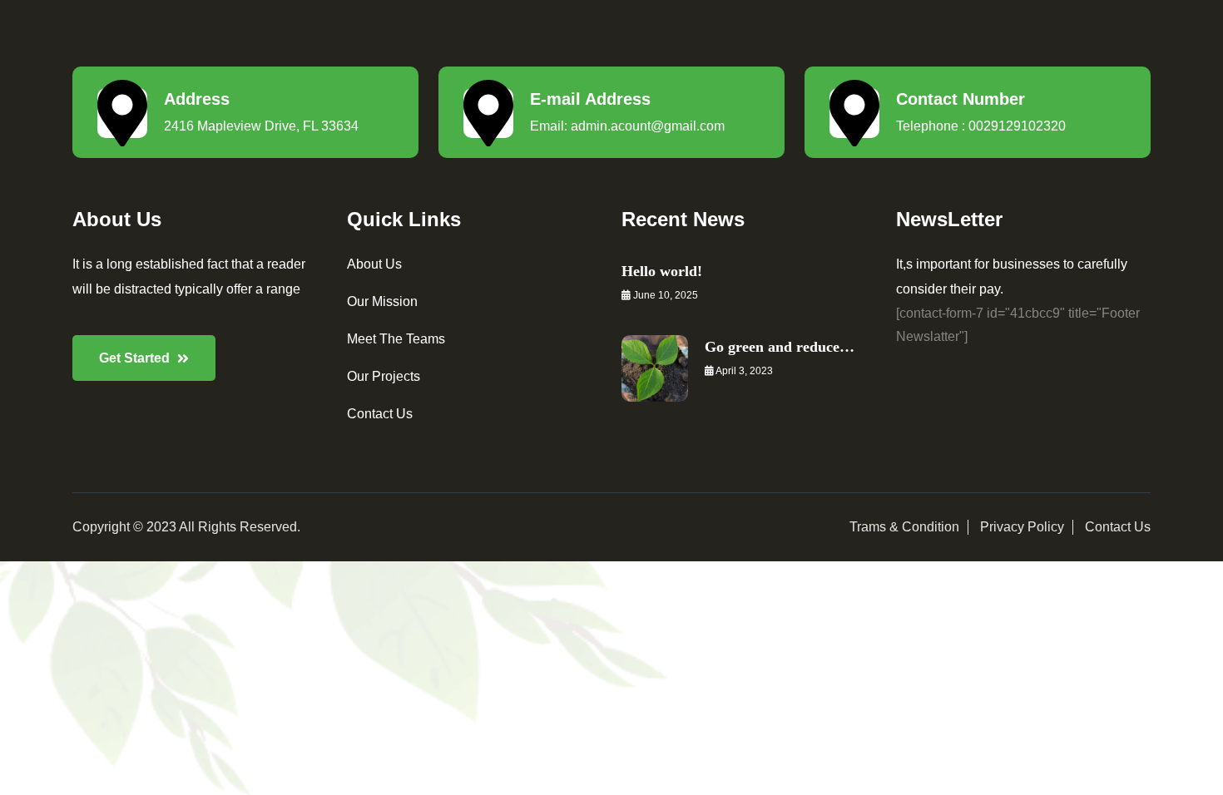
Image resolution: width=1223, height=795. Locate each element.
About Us (374, 264)
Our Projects (383, 376)
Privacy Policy (1022, 527)
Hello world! (661, 271)
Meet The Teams (396, 339)
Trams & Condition (904, 527)
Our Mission (382, 301)
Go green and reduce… (779, 346)
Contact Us (380, 414)
